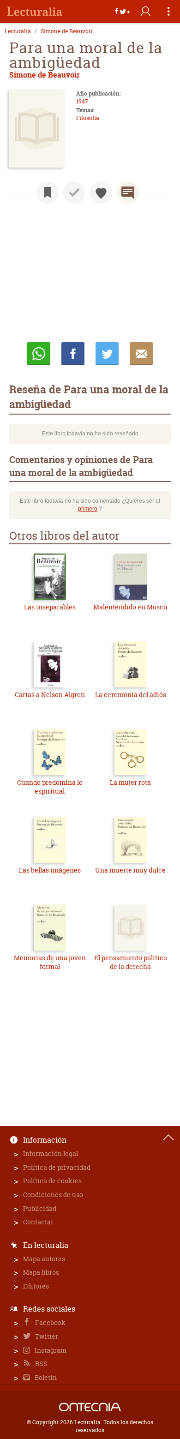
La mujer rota (130, 782)
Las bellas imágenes (50, 870)
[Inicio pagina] (168, 1137)
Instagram (49, 1350)
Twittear (107, 353)
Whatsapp (38, 353)
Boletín (45, 1377)
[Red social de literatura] (34, 11)
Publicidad (39, 1208)
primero (87, 509)
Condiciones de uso (53, 1194)
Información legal (50, 1153)
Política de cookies (52, 1180)
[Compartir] (122, 11)
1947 (82, 101)
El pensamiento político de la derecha (130, 962)
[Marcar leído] (74, 192)
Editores (36, 1286)
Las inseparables (50, 606)
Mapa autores (44, 1258)
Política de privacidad (56, 1167)
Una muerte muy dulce (130, 870)
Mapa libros (41, 1272)
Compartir (72, 353)
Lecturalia (18, 31)
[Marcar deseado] (101, 192)
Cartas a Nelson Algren (50, 694)
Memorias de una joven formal (50, 962)
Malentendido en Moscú (130, 606)
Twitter (46, 1336)
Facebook (50, 1322)
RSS (41, 1363)
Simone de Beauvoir (67, 31)
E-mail (141, 353)
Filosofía (87, 118)
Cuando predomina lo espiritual (50, 787)
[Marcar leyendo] (47, 192)
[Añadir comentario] (128, 192)
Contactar (38, 1221)
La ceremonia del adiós (130, 694)
